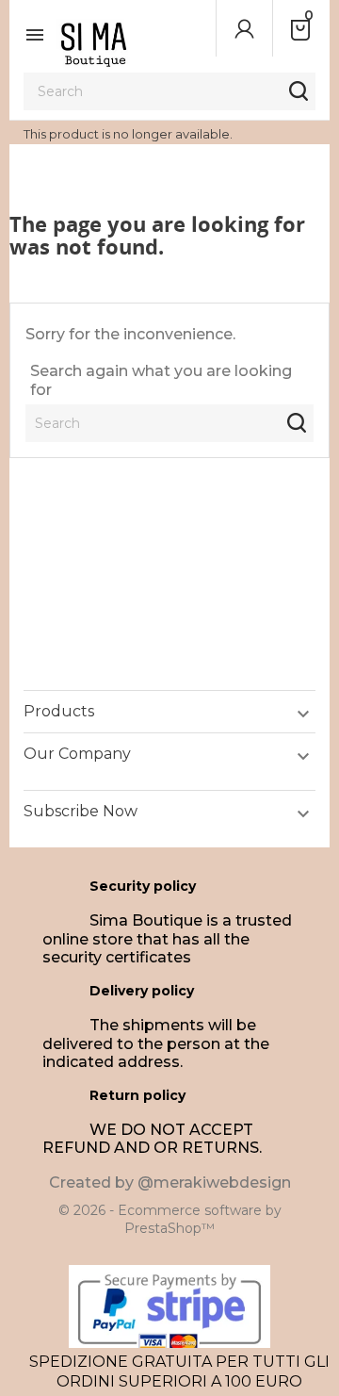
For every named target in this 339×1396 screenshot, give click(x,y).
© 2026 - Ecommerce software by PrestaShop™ (170, 1220)
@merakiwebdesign (214, 1182)
